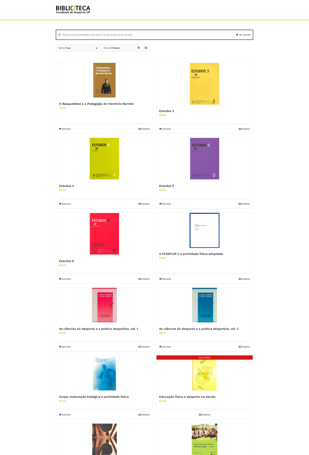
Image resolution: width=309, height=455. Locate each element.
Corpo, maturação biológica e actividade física (94, 396)
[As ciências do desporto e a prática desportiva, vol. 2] (204, 305)
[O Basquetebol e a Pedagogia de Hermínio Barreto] (104, 80)
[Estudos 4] (104, 158)
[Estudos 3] (204, 83)
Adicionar (66, 128)
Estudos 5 (166, 186)
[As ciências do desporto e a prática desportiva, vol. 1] (104, 305)
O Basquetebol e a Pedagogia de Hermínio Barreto (96, 104)
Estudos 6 (66, 261)
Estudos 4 (66, 186)
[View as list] (145, 47)
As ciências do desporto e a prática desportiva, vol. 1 (98, 329)
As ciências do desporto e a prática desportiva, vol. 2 (199, 329)
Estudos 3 (166, 111)
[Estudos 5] (204, 158)
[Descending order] (96, 48)
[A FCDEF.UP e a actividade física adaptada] (204, 230)
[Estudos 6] (104, 233)
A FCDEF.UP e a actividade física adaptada (191, 254)
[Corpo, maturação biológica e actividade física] (104, 373)
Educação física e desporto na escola (187, 396)
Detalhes (145, 128)
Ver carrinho (245, 34)
